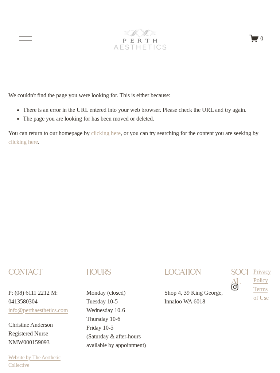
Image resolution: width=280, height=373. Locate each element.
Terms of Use (261, 293)
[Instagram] (234, 287)
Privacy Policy (262, 275)
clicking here (106, 133)
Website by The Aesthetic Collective (34, 361)
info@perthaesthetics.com (38, 310)
